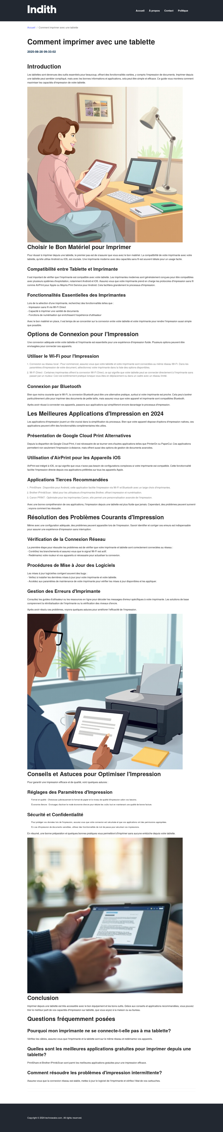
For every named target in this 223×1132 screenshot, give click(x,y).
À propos (154, 10)
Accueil (140, 10)
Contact (168, 10)
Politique (183, 10)
